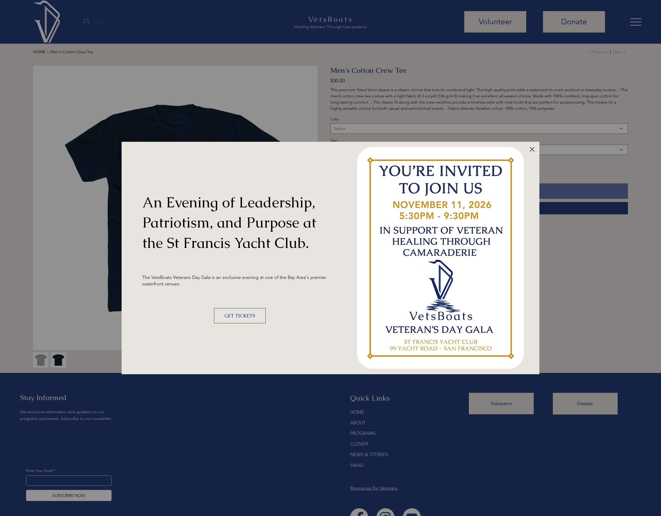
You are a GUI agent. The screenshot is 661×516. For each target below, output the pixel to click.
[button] (532, 149)
